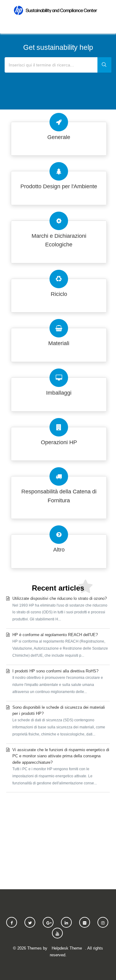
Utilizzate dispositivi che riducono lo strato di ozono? (59, 608)
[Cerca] (104, 65)
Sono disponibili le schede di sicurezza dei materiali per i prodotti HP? (58, 720)
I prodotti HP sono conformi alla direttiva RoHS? (57, 681)
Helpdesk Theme (67, 948)
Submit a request (58, 838)
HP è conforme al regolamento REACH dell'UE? (60, 645)
